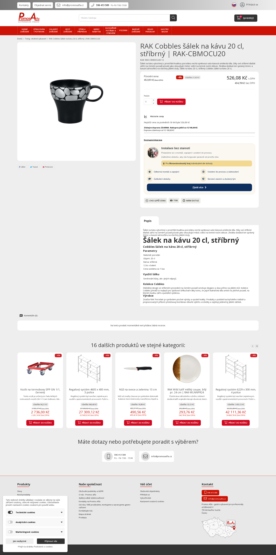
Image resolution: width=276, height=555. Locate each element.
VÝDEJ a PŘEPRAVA (82, 30)
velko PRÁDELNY (150, 30)
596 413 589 (102, 5)
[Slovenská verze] (234, 4)
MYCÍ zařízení (67, 30)
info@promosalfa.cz (73, 5)
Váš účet (146, 484)
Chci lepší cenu (157, 200)
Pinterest (49, 167)
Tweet (35, 167)
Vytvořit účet (145, 498)
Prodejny (83, 517)
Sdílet (22, 167)
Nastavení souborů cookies (152, 501)
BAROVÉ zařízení (136, 30)
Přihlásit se (145, 494)
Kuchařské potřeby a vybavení (110, 30)
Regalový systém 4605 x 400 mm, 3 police (89, 391)
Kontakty (24, 5)
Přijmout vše (51, 541)
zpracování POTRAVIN (39, 30)
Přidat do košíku (173, 101)
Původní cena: (151, 76)
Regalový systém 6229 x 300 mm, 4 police (236, 391)
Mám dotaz (190, 200)
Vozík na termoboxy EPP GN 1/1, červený (40, 391)
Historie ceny (157, 116)
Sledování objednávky (150, 491)
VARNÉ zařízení (24, 30)
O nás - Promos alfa (87, 494)
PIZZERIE (123, 30)
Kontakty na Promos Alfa (89, 501)
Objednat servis (42, 5)
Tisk (175, 200)
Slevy (19, 491)
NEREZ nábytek (96, 30)
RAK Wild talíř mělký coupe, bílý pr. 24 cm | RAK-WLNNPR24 (186, 391)
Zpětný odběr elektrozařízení (91, 498)
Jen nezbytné (19, 541)
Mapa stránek (85, 514)
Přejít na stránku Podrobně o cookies (35, 546)
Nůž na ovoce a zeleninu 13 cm (138, 389)
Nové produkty (23, 494)
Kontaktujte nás (86, 510)
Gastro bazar (164, 30)
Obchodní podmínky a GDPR (91, 491)
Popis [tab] (148, 221)
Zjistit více (197, 187)
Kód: (142, 60)
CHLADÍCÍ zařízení (53, 30)
